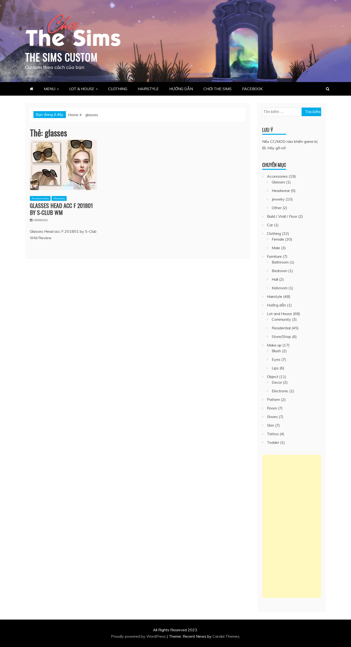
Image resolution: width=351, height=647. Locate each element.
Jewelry (278, 199)
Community (281, 319)
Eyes (276, 359)
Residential (281, 328)
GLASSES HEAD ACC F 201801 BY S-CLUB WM (61, 209)
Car (270, 225)
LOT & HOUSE (81, 88)
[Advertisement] (291, 526)
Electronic (280, 390)
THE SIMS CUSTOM (61, 57)
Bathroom (280, 262)
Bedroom (279, 270)
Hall (275, 279)
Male (276, 247)
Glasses (59, 198)
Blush (276, 350)
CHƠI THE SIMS (217, 88)
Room (272, 408)
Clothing (274, 233)
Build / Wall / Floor (282, 216)
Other (277, 207)
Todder (273, 442)
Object (272, 376)
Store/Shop (281, 336)
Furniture (274, 256)
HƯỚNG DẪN (181, 88)
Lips (275, 368)
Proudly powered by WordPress (139, 636)
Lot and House (279, 313)
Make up (274, 345)
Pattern (273, 399)
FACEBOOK (252, 88)
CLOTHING (117, 88)
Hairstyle (274, 296)
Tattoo (273, 433)
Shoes (272, 416)
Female (278, 239)
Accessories (40, 198)
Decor (277, 382)
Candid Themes (226, 636)
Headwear (281, 190)
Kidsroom (279, 287)
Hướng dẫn (276, 305)
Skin (270, 425)
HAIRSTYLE (148, 88)
